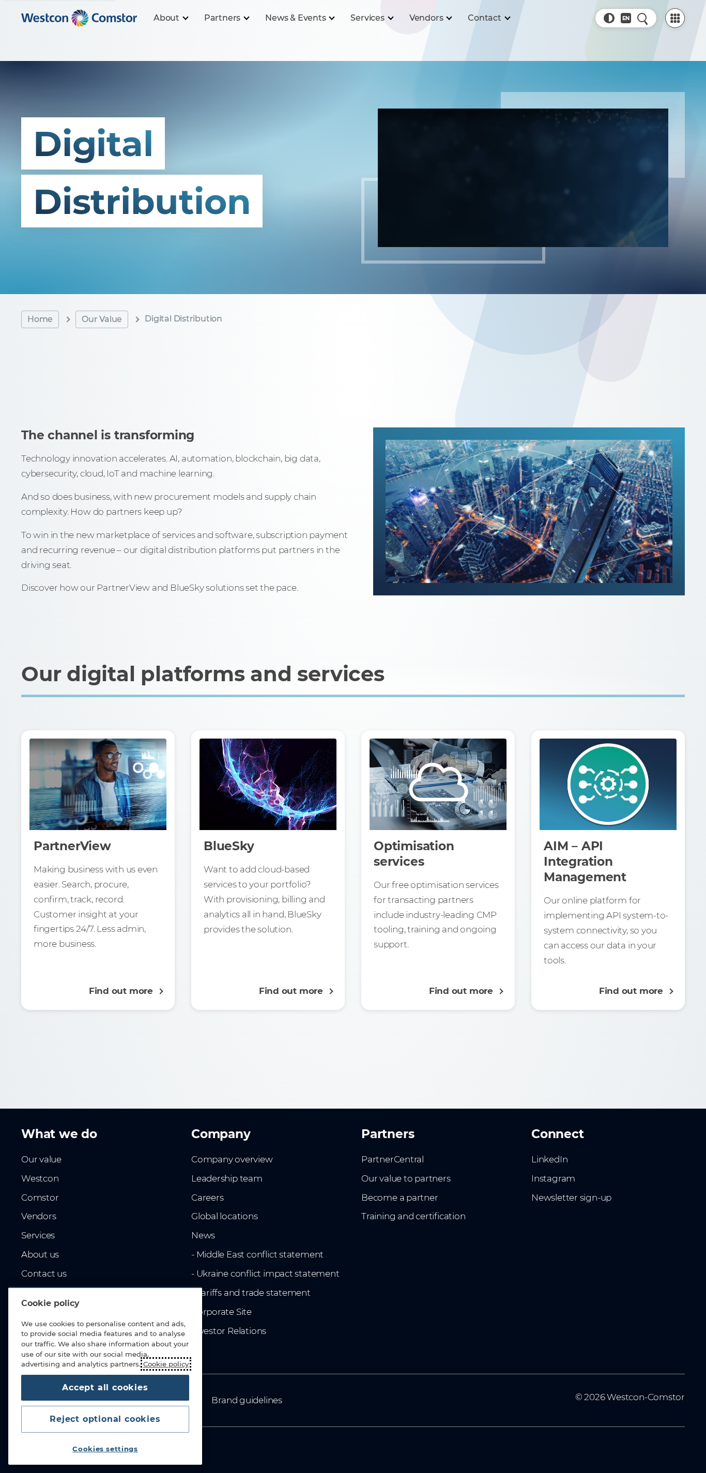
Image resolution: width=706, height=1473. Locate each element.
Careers (207, 1197)
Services (38, 1235)
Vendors (38, 1216)
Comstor (40, 1197)
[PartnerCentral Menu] (675, 18)
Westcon (40, 1178)
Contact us (44, 1273)
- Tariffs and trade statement (251, 1292)
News (203, 1235)
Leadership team (227, 1178)
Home (40, 319)
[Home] (79, 18)
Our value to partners (406, 1178)
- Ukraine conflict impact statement (265, 1273)
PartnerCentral (392, 1159)
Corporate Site (221, 1312)
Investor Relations (228, 1331)
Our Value (102, 319)
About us (40, 1254)
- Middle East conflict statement (257, 1254)
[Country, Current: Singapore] (626, 18)
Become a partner (399, 1197)
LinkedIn (549, 1159)
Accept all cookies (105, 1387)
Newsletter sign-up (571, 1197)
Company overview (232, 1159)
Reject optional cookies (105, 1419)
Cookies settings (105, 1449)
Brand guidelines (246, 1400)
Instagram (553, 1178)
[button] (609, 18)
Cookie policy (166, 1364)
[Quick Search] (642, 18)
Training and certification (413, 1216)
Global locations (224, 1216)
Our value (41, 1159)
